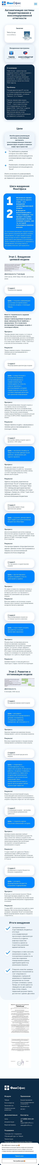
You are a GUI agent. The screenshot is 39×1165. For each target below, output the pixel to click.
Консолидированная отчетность (27, 1103)
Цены (6, 1119)
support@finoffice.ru (26, 1123)
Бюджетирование (26, 1100)
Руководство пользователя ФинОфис (18, 1142)
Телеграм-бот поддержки (13, 1134)
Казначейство (25, 1106)
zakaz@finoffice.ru (26, 1125)
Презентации (8, 1139)
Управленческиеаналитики (9, 1109)
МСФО (22, 1109)
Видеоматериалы (10, 1125)
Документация (9, 1122)
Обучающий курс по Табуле (13, 1136)
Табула (6, 1100)
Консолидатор (9, 1103)
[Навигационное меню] (35, 4)
